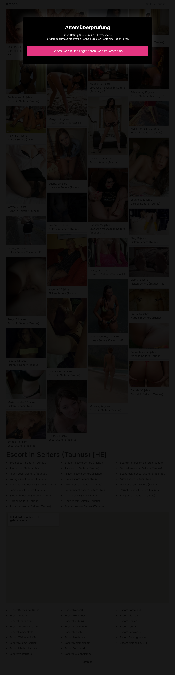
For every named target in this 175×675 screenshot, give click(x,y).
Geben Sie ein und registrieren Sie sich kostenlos (87, 51)
